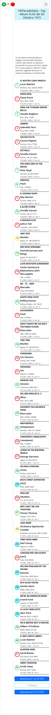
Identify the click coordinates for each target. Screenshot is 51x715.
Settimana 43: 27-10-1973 (32, 692)
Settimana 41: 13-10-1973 (32, 678)
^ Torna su (32, 685)
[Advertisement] (31, 39)
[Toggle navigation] (45, 4)
